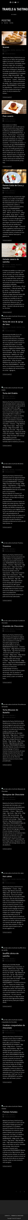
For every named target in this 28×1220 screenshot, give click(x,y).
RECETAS (18, 50)
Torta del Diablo (10, 393)
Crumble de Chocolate (13, 626)
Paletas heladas (10, 1112)
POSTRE (11, 23)
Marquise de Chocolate (13, 794)
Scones (6, 47)
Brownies (7, 467)
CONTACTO (7, 1215)
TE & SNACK (18, 470)
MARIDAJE (7, 264)
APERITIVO (7, 50)
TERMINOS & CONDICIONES (17, 1215)
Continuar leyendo (7, 97)
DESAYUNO (7, 327)
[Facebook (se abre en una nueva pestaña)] (10, 2)
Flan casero (8, 116)
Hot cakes (7, 876)
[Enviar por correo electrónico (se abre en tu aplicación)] (18, 2)
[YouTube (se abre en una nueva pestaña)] (15, 2)
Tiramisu (7, 546)
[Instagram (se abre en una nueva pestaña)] (13, 2)
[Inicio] (2, 23)
